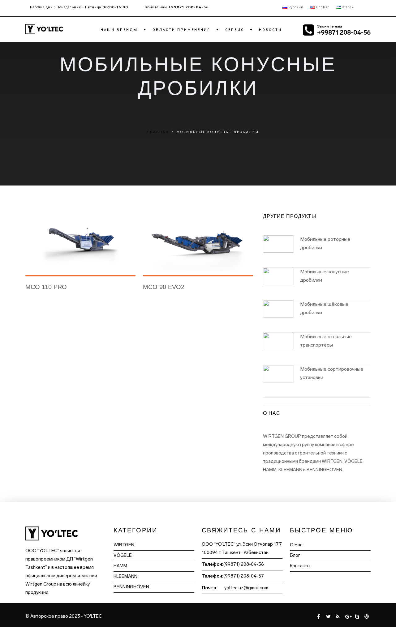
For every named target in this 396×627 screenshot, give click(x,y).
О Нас (296, 545)
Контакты (300, 566)
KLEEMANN (125, 576)
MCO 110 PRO (46, 287)
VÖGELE (123, 555)
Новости (270, 30)
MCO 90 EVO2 (163, 287)
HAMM (120, 566)
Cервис (234, 30)
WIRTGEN (124, 545)
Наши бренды (119, 30)
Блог (295, 555)
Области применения (181, 30)
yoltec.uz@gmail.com (246, 588)
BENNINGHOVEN (131, 587)
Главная (158, 132)
